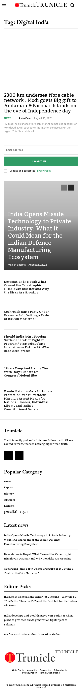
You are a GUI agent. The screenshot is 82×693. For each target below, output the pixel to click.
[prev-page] (64, 188)
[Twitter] (19, 455)
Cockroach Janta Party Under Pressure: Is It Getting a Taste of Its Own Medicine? (26, 315)
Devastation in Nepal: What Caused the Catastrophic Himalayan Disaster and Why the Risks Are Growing (26, 287)
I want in (39, 161)
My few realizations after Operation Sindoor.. (33, 634)
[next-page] (71, 188)
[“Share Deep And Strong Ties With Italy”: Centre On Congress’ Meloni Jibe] (67, 372)
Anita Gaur (25, 118)
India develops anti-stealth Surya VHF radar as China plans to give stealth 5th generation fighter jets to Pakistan (38, 620)
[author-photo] (16, 118)
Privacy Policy (43, 170)
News (7, 118)
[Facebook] (8, 455)
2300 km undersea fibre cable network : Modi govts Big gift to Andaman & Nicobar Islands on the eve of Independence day (40, 103)
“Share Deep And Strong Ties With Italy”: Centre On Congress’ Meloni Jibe (26, 371)
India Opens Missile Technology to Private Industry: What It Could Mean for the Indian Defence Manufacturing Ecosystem (39, 235)
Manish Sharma (17, 264)
